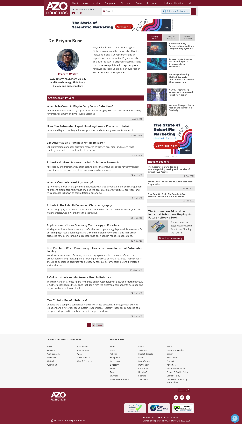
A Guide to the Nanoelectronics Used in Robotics (79, 277)
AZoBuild (51, 361)
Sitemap (142, 375)
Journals (114, 375)
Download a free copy (170, 238)
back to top (183, 390)
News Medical (83, 357)
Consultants (144, 368)
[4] (157, 94)
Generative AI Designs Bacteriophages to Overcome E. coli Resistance (180, 62)
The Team (143, 379)
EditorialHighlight (171, 37)
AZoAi (79, 354)
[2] (157, 63)
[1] (157, 48)
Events (141, 357)
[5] (157, 110)
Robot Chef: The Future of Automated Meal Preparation (170, 183)
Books (113, 372)
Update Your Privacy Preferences (69, 420)
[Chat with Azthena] (235, 418)
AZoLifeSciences (84, 361)
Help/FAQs (143, 372)
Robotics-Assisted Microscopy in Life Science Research (83, 162)
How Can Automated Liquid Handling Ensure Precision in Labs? (88, 126)
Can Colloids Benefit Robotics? (67, 300)
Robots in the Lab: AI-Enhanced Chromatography (79, 205)
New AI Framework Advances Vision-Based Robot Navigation (181, 92)
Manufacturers (145, 361)
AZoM (49, 346)
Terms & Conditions (176, 368)
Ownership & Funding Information (177, 380)
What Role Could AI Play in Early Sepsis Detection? (80, 106)
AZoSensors (82, 346)
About (113, 346)
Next (99, 325)
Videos (141, 346)
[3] (157, 79)
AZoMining (52, 364)
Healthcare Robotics (119, 379)
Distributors (144, 364)
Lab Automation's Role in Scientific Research (76, 142)
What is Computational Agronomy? (70, 182)
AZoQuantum (83, 350)
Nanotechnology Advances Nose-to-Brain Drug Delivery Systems (181, 46)
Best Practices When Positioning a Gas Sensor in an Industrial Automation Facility (95, 249)
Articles (113, 354)
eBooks (113, 368)
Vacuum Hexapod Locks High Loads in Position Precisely (181, 108)
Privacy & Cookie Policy (177, 372)
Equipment (115, 357)
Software (142, 350)
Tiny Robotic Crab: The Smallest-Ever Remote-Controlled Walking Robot (167, 195)
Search (170, 354)
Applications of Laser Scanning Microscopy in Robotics (83, 225)
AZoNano (51, 350)
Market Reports (145, 354)
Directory (114, 364)
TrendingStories (154, 37)
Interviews (115, 361)
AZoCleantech (53, 354)
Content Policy (173, 375)
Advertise (171, 364)
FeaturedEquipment (187, 37)
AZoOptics (51, 357)
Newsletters (172, 357)
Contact (170, 361)
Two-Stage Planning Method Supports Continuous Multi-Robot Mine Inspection (181, 78)
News (112, 350)
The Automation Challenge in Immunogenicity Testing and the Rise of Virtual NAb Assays (169, 169)
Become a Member (175, 350)
